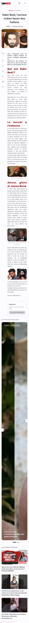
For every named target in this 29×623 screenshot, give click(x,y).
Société (7, 325)
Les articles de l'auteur (17, 312)
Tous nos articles (17, 26)
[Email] (3, 87)
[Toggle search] (25, 3)
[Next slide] (27, 420)
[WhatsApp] (3, 76)
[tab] (14, 542)
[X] (3, 66)
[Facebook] (3, 61)
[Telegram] (3, 82)
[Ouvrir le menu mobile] (19, 3)
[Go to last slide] (2, 430)
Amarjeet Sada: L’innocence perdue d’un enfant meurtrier (14, 534)
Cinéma (8, 26)
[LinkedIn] (3, 71)
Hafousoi (12, 304)
